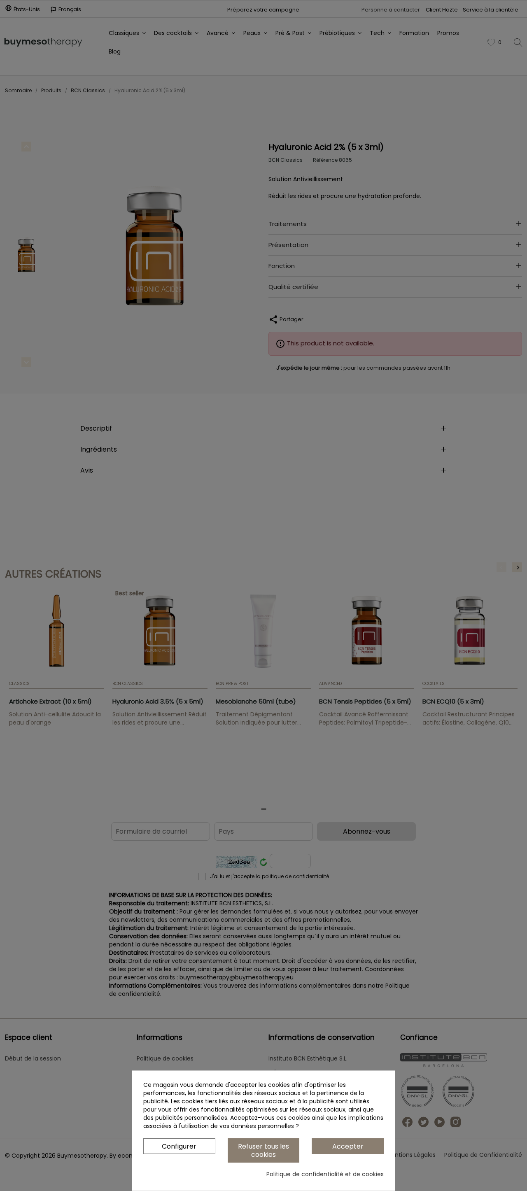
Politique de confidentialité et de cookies (325, 1174)
